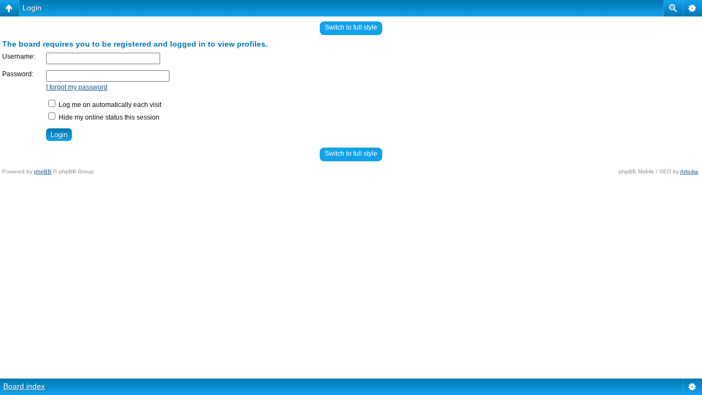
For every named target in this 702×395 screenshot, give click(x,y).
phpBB (43, 171)
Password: (17, 74)
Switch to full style (351, 27)
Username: (18, 56)
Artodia (689, 171)
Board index (24, 386)
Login (32, 7)
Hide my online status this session (108, 117)
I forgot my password (76, 87)
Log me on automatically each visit (109, 105)
